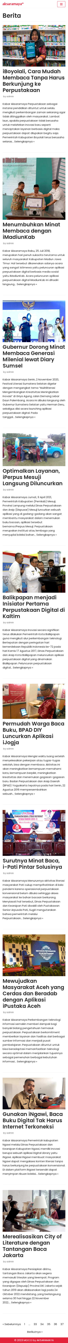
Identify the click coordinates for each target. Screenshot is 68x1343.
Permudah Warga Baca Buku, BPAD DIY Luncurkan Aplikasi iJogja (33, 733)
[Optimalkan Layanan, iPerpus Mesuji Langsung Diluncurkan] (34, 449)
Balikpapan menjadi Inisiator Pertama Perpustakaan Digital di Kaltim (34, 607)
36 (55, 1324)
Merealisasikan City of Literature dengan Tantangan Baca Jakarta (32, 1246)
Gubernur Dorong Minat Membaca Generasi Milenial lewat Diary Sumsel (34, 356)
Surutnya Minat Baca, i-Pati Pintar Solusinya (32, 864)
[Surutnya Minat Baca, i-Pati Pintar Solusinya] (34, 833)
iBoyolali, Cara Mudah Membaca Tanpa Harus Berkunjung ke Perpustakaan (34, 81)
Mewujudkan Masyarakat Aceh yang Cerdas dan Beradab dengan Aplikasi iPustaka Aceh (33, 993)
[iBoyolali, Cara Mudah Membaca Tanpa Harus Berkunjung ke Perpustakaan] (34, 46)
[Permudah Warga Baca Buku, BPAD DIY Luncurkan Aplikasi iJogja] (34, 701)
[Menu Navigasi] (61, 4)
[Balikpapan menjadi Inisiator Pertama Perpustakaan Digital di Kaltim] (34, 572)
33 (35, 1324)
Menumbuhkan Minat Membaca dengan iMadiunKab (31, 231)
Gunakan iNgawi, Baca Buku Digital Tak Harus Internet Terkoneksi (33, 1120)
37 (62, 1324)
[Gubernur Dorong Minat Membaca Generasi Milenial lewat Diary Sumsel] (34, 321)
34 (42, 1324)
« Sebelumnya (12, 1324)
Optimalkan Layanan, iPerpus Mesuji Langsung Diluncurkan (33, 477)
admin (10, 96)
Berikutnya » (35, 1332)
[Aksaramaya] (13, 4)
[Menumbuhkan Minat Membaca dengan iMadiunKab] (34, 189)
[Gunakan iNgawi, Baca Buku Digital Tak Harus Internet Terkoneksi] (34, 1093)
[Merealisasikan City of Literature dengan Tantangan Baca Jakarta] (34, 1211)
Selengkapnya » (24, 141)
